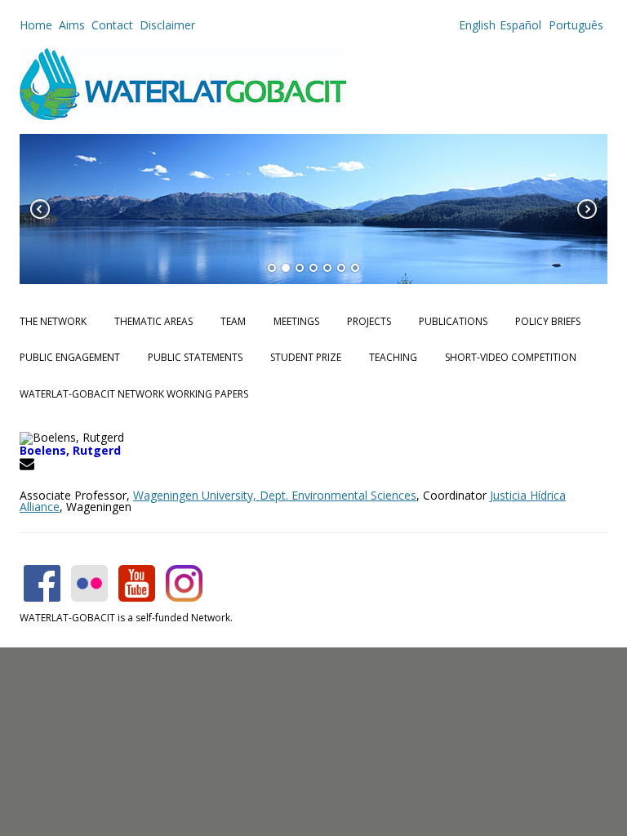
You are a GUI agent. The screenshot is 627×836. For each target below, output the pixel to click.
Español (520, 25)
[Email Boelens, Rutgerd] (29, 466)
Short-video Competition (510, 357)
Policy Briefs (547, 321)
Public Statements (195, 357)
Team (233, 321)
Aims (72, 25)
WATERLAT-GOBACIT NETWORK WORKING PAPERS (134, 394)
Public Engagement (70, 357)
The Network (53, 321)
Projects (369, 321)
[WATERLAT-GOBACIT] (183, 115)
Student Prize (305, 357)
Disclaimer (167, 25)
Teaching (393, 357)
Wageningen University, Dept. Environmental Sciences (274, 495)
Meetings (296, 321)
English (477, 25)
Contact (112, 25)
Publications (453, 321)
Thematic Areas (153, 321)
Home (36, 25)
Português (574, 25)
